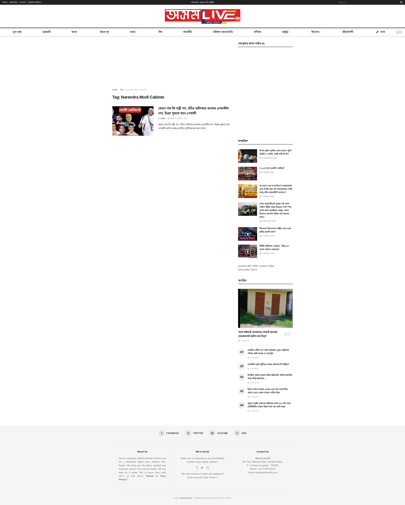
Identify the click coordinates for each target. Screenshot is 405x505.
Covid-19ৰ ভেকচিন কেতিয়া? (272, 168)
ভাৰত (132, 32)
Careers (22, 2)
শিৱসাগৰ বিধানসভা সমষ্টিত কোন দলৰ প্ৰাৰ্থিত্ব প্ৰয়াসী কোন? (275, 230)
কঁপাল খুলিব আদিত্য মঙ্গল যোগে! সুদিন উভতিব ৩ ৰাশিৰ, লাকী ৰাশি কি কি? (275, 152)
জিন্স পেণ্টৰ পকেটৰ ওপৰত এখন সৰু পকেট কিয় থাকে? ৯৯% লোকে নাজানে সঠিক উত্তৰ (268, 391)
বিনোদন (315, 32)
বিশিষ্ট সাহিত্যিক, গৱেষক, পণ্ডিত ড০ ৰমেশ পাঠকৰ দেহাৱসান (274, 248)
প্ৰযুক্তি (285, 32)
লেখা (382, 32)
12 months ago (269, 158)
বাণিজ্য (257, 32)
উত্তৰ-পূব (104, 32)
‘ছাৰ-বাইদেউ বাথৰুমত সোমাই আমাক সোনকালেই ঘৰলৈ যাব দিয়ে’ (257, 334)
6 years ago (267, 172)
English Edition (34, 2)
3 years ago (267, 196)
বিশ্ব (160, 32)
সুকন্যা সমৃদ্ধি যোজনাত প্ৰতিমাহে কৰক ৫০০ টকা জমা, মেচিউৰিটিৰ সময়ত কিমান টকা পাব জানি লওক (269, 405)
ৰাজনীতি (187, 32)
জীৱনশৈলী (347, 32)
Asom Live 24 (186, 498)
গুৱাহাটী (47, 32)
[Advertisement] (171, 64)
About (4, 2)
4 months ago (268, 221)
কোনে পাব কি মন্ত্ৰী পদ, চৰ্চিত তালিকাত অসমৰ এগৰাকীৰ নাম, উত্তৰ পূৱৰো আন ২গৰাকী (193, 111)
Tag (121, 89)
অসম (74, 32)
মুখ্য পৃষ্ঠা (17, 32)
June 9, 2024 (175, 118)
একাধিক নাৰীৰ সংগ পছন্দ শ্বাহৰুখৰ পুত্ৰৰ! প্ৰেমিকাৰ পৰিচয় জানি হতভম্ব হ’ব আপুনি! (268, 352)
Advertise (13, 2)
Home (115, 89)
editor (163, 118)
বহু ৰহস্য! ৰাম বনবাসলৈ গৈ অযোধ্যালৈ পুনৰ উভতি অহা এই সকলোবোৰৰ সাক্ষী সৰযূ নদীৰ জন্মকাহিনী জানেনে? (275, 189)
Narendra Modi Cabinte (136, 89)
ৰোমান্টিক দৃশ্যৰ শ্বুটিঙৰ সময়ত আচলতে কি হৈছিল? (268, 364)
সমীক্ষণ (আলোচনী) (223, 32)
